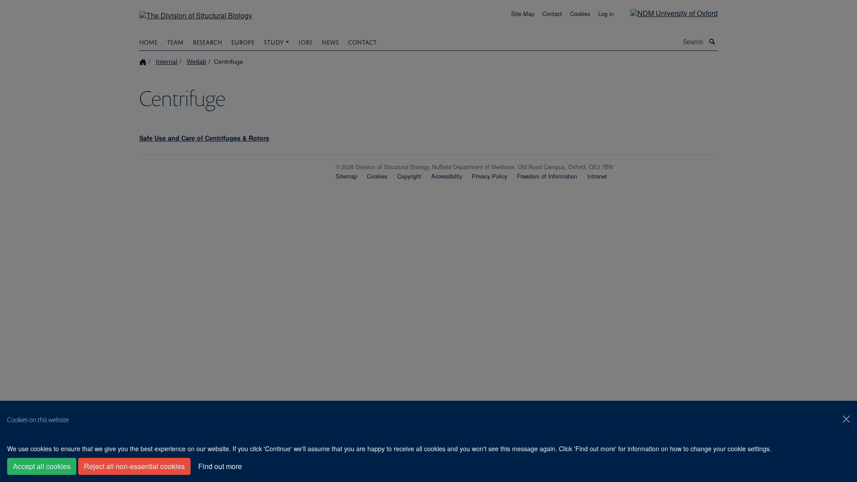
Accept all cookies (42, 466)
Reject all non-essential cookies (134, 466)
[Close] (846, 419)
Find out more (220, 466)
